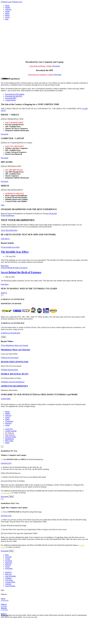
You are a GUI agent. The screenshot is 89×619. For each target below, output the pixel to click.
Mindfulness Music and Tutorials (15, 350)
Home (7, 411)
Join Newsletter (10, 576)
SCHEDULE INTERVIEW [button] (10, 333)
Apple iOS (9, 429)
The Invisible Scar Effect (15, 251)
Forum (7, 566)
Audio (7, 417)
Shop (2, 205)
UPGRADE (52, 213)
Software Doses (10, 437)
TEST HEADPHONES (9, 230)
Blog (7, 555)
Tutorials (8, 584)
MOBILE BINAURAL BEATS (14, 374)
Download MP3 (10, 98)
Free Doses (9, 580)
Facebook (8, 561)
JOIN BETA (5, 239)
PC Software (9, 433)
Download (56, 66)
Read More (5, 266)
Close (3, 337)
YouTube (8, 557)
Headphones (9, 439)
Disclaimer (9, 568)
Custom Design (10, 100)
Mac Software (10, 435)
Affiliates (8, 578)
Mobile (7, 413)
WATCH (4, 293)
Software (8, 415)
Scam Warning (10, 586)
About (7, 425)
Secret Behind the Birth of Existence (21, 272)
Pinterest (8, 564)
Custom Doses (10, 582)
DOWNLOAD (6, 463)
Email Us (8, 572)
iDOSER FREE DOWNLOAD (14, 362)
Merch (7, 15)
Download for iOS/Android (14, 94)
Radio (7, 443)
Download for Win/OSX (13, 96)
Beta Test (8, 574)
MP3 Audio (9, 441)
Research (8, 423)
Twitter (7, 559)
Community (9, 421)
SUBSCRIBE (6, 399)
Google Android (10, 431)
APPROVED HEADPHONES (14, 386)
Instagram (8, 563)
